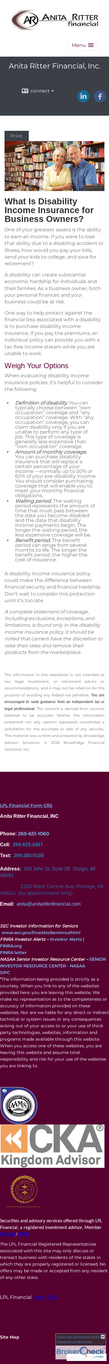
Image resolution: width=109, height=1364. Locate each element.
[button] (82, 45)
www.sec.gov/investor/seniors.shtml (40, 932)
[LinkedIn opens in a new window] (83, 100)
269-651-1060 (33, 834)
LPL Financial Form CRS (26, 805)
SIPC (5, 972)
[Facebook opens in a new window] (100, 100)
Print (17, 136)
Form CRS (45, 1297)
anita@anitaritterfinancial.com (49, 904)
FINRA (8, 1234)
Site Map (9, 1337)
